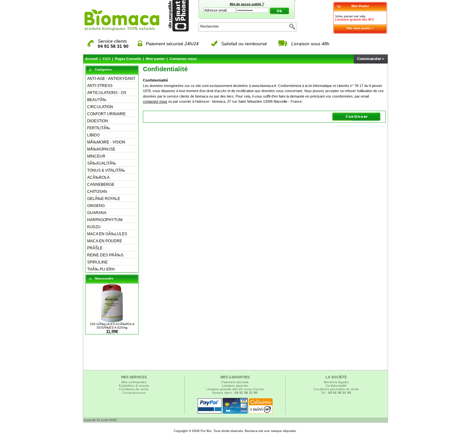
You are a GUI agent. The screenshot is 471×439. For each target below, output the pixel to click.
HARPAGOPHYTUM (104, 220)
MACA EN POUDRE (104, 241)
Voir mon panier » (360, 28)
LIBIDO (93, 135)
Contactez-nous (183, 59)
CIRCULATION (100, 107)
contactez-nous (155, 101)
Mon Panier (360, 6)
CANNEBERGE (100, 184)
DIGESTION (97, 121)
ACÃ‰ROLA (98, 177)
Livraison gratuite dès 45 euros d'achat (235, 389)
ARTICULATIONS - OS (106, 92)
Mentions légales (336, 382)
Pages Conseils (128, 59)
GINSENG (96, 205)
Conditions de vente (134, 389)
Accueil (91, 59)
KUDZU (94, 227)
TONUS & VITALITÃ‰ (106, 170)
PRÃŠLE (95, 248)
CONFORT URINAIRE (106, 114)
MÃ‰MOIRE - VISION (106, 142)
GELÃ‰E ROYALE (103, 198)
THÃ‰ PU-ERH (101, 269)
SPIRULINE (97, 262)
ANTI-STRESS (99, 85)
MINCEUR (96, 156)
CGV (106, 59)
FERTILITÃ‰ (98, 128)
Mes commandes (133, 382)
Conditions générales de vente (336, 389)
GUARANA (96, 213)
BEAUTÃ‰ (96, 100)
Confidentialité (336, 385)
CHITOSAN (97, 191)
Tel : (336, 392)
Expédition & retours (134, 385)
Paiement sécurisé (235, 382)
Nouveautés (104, 278)
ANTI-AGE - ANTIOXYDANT (111, 78)
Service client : (235, 392)
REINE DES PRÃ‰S (105, 255)
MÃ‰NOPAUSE (101, 149)
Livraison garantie (235, 385)
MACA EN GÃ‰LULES (107, 234)
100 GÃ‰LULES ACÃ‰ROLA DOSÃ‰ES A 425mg (112, 325)
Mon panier (155, 59)
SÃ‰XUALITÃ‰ (101, 163)
